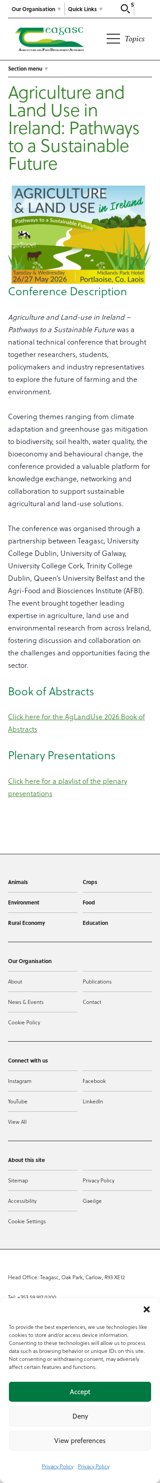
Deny (80, 1416)
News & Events (26, 1002)
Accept (80, 1391)
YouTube (18, 1101)
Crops (90, 882)
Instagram (20, 1081)
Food (89, 902)
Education (95, 923)
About (15, 981)
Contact (92, 1002)
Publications (97, 981)
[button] (146, 1309)
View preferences (80, 1440)
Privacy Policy (57, 1466)
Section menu (25, 68)
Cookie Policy (24, 1022)
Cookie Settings (27, 1221)
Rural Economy (26, 923)
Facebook (94, 1081)
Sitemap (18, 1180)
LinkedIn (93, 1101)
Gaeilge (92, 1201)
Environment (24, 902)
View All (17, 1122)
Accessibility (22, 1201)
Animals (18, 882)
